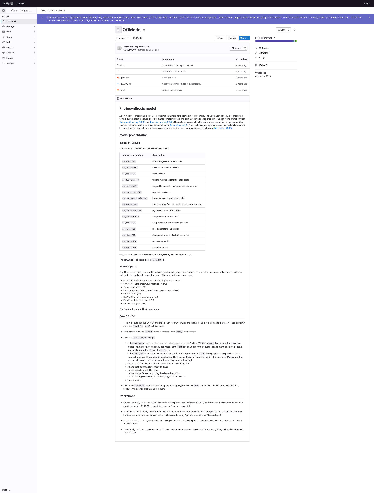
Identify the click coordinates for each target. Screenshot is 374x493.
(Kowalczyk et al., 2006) (161, 122)
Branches (264, 53)
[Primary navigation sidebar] (3, 10)
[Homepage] (8, 3)
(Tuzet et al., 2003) (222, 128)
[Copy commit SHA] (245, 48)
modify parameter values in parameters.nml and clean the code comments (182, 84)
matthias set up (169, 77)
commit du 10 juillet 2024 (136, 46)
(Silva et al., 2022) (179, 125)
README (263, 65)
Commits (264, 48)
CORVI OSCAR (47, 10)
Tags (262, 57)
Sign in (367, 3)
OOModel (138, 38)
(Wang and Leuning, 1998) (132, 122)
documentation (117, 20)
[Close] (369, 17)
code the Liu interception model (177, 65)
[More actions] (294, 29)
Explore (20, 3)
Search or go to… (22, 10)
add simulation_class (172, 90)
